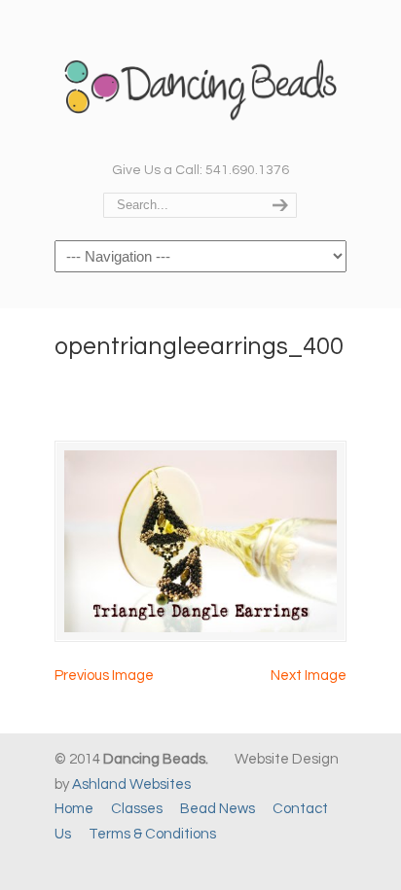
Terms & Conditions (152, 834)
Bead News (217, 808)
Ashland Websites (131, 784)
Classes (137, 808)
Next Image (308, 675)
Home (74, 808)
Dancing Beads (200, 79)
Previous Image (104, 675)
